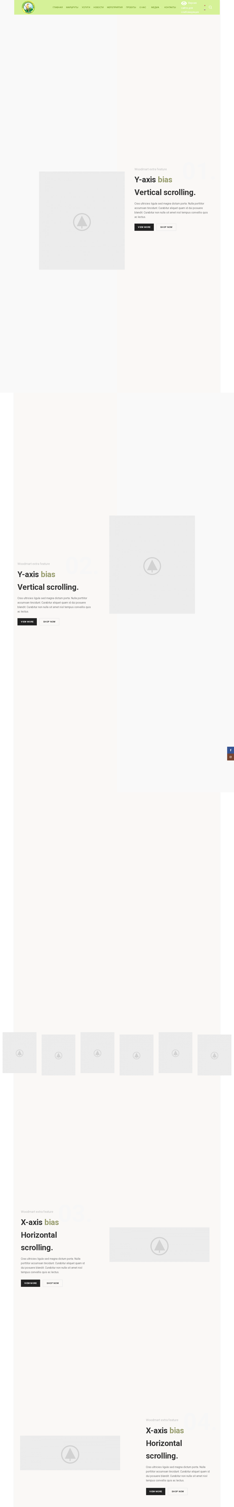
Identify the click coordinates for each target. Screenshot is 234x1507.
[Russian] (205, 9)
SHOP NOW (166, 226)
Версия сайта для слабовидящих (190, 7)
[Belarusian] (205, 5)
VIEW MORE (144, 226)
